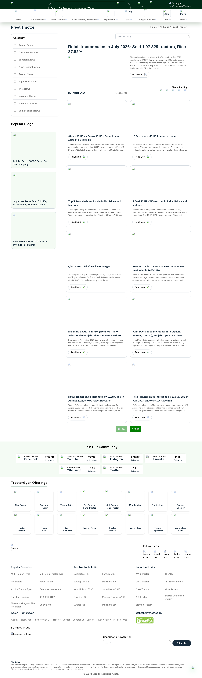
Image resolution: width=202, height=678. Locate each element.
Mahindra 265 (109, 604)
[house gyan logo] (24, 645)
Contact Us (78, 619)
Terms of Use (120, 619)
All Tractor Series (174, 581)
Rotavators (16, 581)
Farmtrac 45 (80, 597)
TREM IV (169, 574)
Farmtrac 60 (108, 574)
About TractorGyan (21, 619)
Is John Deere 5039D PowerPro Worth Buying (30, 163)
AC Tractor (141, 597)
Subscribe (182, 643)
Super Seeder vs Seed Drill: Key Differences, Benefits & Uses (30, 203)
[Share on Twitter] (174, 91)
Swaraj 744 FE (81, 581)
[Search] (188, 36)
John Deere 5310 (111, 589)
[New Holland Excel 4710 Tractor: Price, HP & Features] (33, 226)
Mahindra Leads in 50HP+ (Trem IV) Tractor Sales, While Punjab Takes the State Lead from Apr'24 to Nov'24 (95, 335)
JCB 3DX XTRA (47, 597)
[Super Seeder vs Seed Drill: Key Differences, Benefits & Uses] (33, 185)
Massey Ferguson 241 (113, 597)
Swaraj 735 (79, 604)
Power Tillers (46, 581)
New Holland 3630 (83, 589)
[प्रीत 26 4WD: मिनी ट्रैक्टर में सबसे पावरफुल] (96, 247)
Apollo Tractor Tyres (21, 589)
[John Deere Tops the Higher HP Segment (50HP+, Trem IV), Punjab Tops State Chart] (160, 312)
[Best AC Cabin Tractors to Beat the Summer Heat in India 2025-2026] (160, 247)
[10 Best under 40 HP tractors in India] (160, 117)
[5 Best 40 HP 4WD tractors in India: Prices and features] (160, 182)
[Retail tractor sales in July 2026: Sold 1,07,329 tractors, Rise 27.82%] (97, 73)
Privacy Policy (103, 619)
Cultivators (45, 604)
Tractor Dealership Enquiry (174, 597)
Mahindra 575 (109, 581)
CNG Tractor (142, 589)
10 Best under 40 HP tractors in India (154, 136)
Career (90, 619)
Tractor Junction (61, 619)
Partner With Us (42, 619)
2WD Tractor (142, 581)
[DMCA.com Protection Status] (144, 620)
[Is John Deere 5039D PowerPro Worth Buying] (33, 145)
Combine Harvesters (50, 589)
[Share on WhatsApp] (180, 91)
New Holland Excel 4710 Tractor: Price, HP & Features (30, 243)
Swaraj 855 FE (81, 574)
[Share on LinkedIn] (168, 91)
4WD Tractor (142, 574)
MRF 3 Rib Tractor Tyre (51, 574)
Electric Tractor (144, 604)
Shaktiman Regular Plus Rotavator (23, 605)
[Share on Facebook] (162, 91)
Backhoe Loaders (20, 597)
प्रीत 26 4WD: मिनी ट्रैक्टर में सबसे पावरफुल (89, 266)
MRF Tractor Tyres (20, 574)
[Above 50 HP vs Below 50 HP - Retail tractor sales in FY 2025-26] (96, 117)
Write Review (171, 589)
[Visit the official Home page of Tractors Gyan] (35, 547)
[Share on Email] (186, 91)
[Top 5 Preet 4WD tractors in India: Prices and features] (96, 182)
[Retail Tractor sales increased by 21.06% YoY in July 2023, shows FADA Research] (160, 377)
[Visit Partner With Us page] (156, 4)
